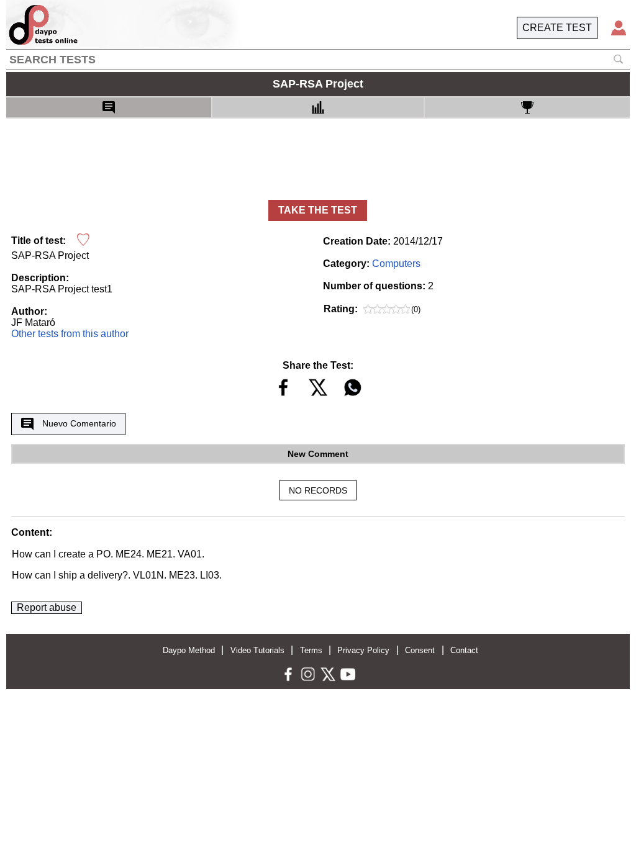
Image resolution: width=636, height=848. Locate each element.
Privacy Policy (363, 650)
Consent (420, 650)
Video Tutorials (257, 650)
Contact (464, 650)
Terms (311, 650)
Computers (396, 263)
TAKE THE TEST (317, 210)
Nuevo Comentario (79, 423)
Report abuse (46, 607)
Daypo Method (189, 650)
